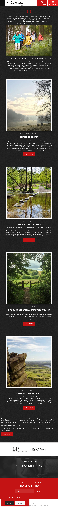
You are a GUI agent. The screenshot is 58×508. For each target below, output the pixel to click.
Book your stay (7, 434)
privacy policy (37, 495)
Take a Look (29, 471)
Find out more (29, 154)
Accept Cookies (20, 503)
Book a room (52, 4)
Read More (9, 503)
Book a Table (42, 4)
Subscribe (39, 491)
